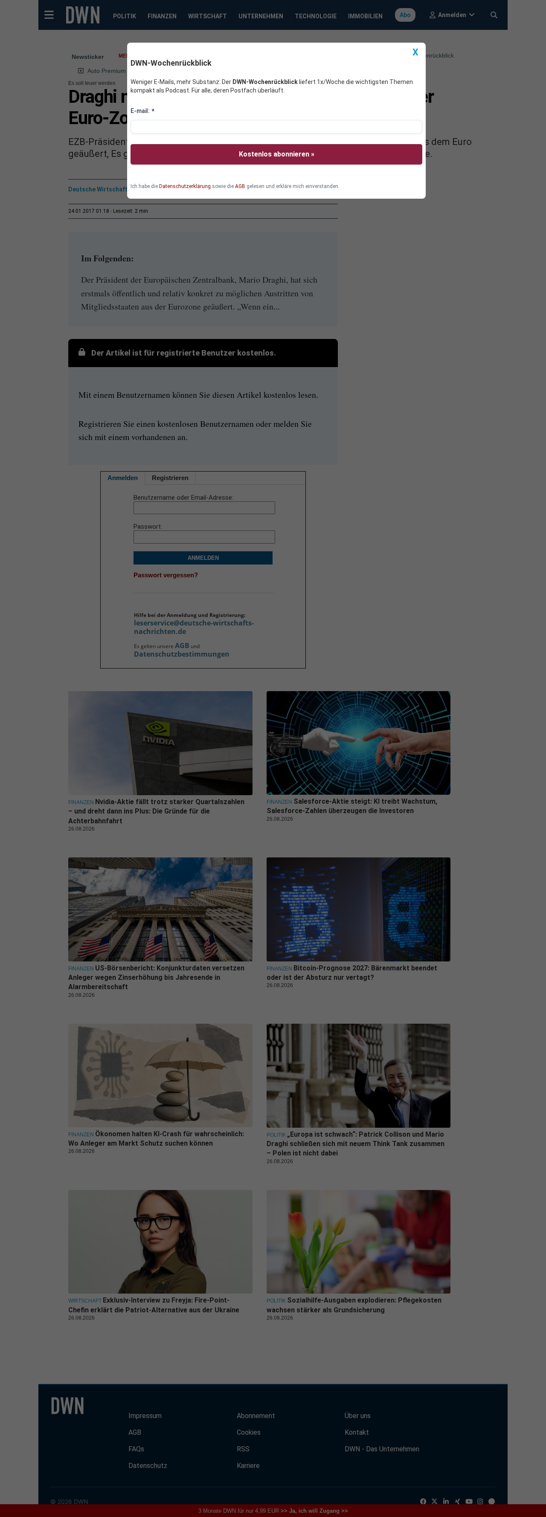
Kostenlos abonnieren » (276, 154)
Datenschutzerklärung (185, 186)
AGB (240, 186)
